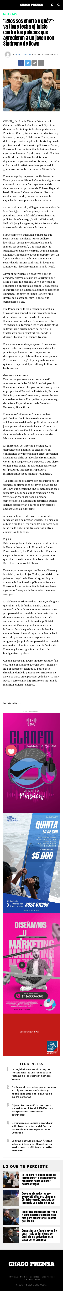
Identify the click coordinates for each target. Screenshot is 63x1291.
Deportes (34, 1277)
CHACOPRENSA (23, 54)
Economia (27, 1279)
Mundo (38, 1279)
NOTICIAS (13, 1277)
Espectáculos (48, 1277)
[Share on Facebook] (21, 63)
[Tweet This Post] (28, 63)
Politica (23, 1277)
